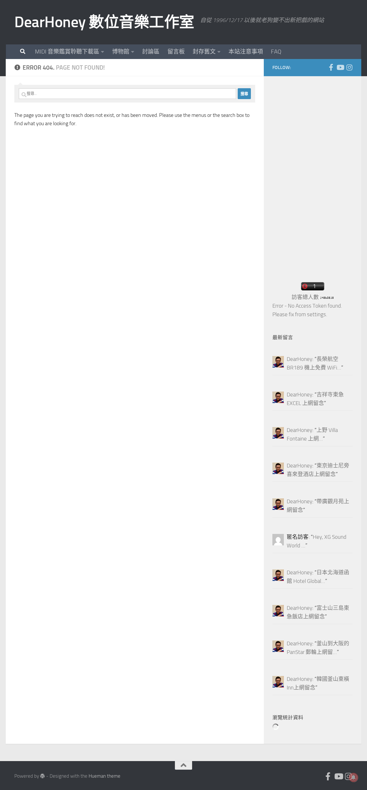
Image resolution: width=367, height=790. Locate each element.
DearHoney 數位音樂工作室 (104, 22)
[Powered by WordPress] (42, 776)
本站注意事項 (246, 51)
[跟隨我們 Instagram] (349, 67)
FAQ (276, 51)
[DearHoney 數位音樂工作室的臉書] (330, 67)
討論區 (150, 51)
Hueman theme (104, 776)
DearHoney (299, 359)
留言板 (176, 51)
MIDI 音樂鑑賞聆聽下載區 (67, 51)
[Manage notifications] (353, 777)
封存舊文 (204, 51)
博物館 (120, 51)
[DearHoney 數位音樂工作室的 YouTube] (340, 67)
